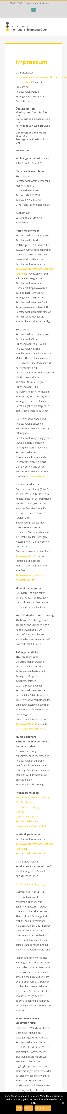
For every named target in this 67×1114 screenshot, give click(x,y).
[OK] (62, 1103)
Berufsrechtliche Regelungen (31, 884)
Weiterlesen (42, 1108)
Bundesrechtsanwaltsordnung (32, 797)
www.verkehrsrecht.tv (51, 77)
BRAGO (20, 811)
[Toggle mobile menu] (60, 25)
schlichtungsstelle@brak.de (30, 728)
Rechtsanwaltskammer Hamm (32, 853)
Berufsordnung (24, 802)
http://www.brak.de (36, 476)
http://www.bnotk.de (27, 556)
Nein (28, 1108)
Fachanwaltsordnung (27, 807)
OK (19, 1108)
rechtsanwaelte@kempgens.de (42, 3)
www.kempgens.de (27, 77)
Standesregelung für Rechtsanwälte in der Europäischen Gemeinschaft (31, 821)
